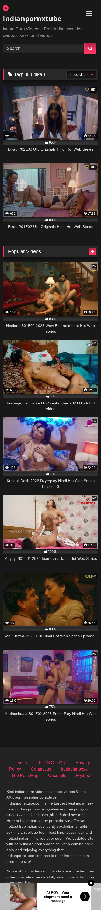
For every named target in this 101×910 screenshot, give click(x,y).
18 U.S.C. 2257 (51, 762)
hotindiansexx (74, 769)
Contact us (41, 769)
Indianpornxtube (32, 18)
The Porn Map (25, 775)
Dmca (21, 762)
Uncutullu (57, 775)
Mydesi (83, 775)
